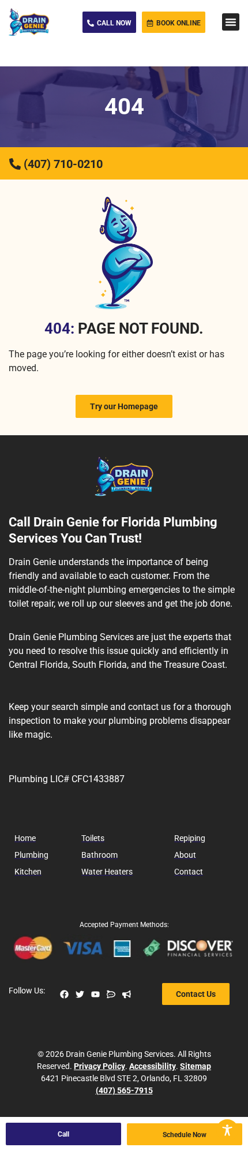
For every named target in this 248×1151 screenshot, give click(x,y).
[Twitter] (80, 994)
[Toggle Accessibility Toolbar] (227, 1130)
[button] (230, 22)
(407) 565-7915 (124, 1090)
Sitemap (195, 1066)
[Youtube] (95, 994)
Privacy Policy (99, 1066)
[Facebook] (64, 994)
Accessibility (152, 1066)
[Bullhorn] (126, 994)
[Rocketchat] (111, 994)
